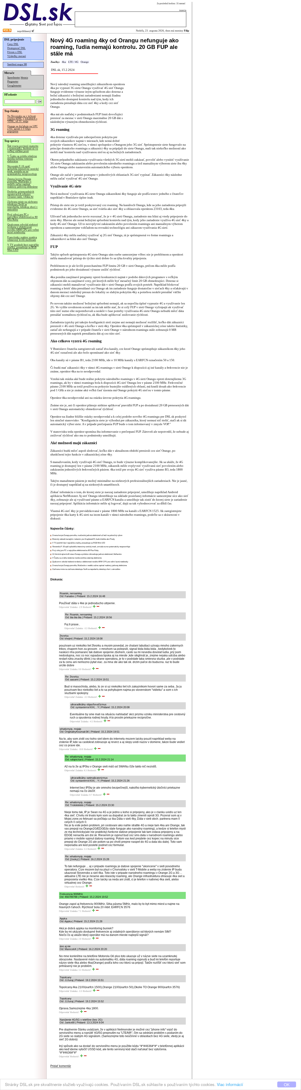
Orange (85, 62)
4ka (64, 62)
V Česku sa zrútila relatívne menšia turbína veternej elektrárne (22, 159)
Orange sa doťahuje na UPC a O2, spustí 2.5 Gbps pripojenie (22, 129)
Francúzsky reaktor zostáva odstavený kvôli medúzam (22, 238)
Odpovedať (64, 607)
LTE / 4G (73, 62)
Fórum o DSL (14, 52)
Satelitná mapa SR (17, 64)
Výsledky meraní (16, 56)
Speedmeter (13, 77)
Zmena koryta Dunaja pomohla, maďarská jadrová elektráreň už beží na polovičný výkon (87, 535)
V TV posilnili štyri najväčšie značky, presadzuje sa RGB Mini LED (23, 247)
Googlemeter (14, 85)
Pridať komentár (60, 1066)
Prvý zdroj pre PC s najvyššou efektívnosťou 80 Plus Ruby (22, 217)
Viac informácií (230, 1084)
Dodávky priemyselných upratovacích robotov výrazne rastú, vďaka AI (20, 194)
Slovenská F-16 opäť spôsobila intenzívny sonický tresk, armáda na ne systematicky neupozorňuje (23, 170)
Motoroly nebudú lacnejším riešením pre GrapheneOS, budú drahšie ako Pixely (83, 539)
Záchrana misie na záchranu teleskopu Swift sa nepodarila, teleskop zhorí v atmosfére (22, 205)
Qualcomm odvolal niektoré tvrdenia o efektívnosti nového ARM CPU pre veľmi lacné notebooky (23, 228)
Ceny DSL (13, 44)
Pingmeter (12, 81)
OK (286, 1084)
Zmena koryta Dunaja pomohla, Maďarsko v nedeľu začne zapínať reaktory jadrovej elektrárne (22, 183)
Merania (24, 77)
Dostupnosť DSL (16, 48)
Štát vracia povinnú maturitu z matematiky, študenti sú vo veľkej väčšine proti (22, 148)
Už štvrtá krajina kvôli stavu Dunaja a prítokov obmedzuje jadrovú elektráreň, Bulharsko (87, 554)
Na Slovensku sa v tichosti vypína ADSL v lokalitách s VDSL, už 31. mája (22, 119)
